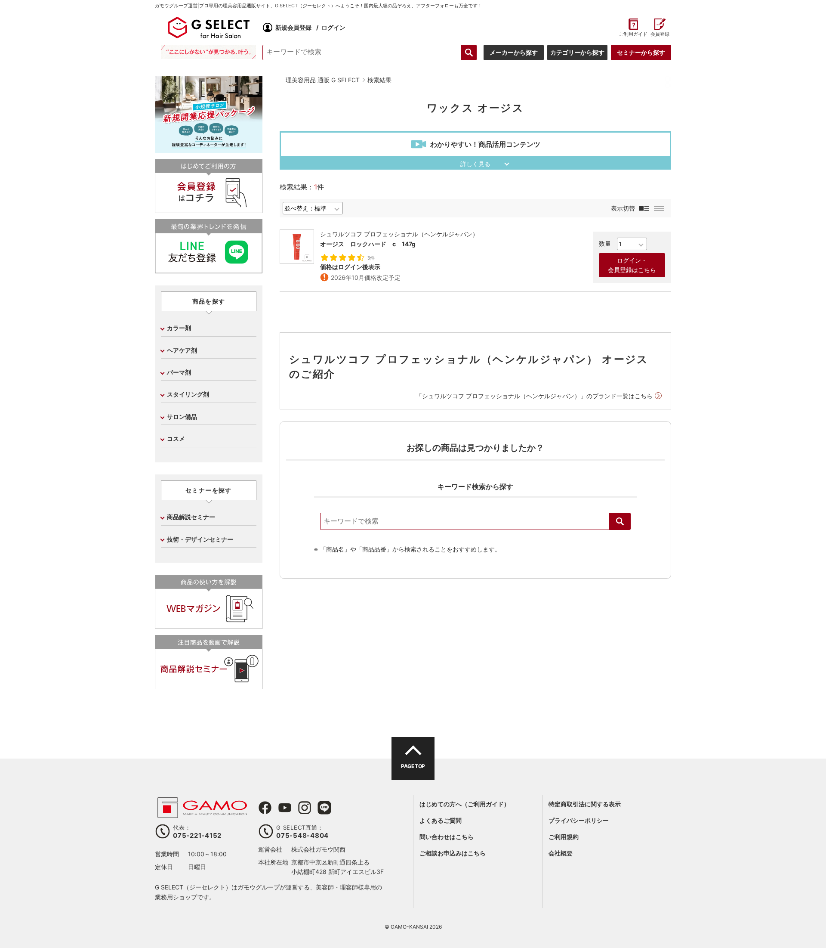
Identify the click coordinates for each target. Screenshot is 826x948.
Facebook (265, 808)
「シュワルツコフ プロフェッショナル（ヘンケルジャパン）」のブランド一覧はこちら (534, 396)
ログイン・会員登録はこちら (632, 265)
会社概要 (561, 853)
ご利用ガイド (633, 34)
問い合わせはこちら (446, 836)
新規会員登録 (293, 27)
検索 (620, 521)
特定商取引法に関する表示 (585, 804)
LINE (324, 808)
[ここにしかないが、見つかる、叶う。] (208, 52)
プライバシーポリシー (579, 820)
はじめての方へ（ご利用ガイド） (464, 804)
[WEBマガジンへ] (208, 625)
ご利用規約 (564, 836)
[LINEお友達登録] (208, 269)
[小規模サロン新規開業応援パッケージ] (208, 149)
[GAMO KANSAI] (202, 813)
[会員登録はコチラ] (208, 209)
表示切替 (623, 208)
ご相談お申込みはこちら (452, 853)
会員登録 (659, 34)
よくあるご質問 (440, 820)
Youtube (285, 808)
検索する (469, 52)
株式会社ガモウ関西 (318, 849)
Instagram (304, 808)
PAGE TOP (413, 766)
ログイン (333, 27)
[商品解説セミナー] (208, 685)
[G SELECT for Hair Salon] (208, 27)
